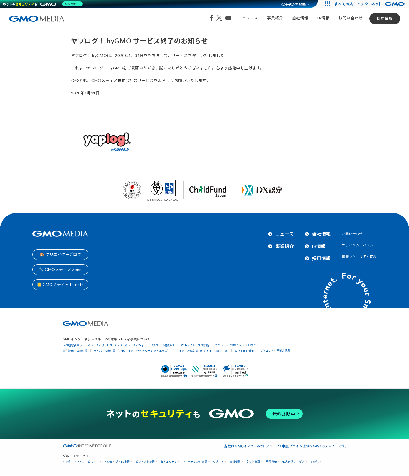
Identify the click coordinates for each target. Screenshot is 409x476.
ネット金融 (253, 461)
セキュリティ (169, 461)
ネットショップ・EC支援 (114, 461)
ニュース (250, 18)
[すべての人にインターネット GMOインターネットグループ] (370, 4)
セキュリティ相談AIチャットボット (237, 345)
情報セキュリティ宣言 (359, 257)
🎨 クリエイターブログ (60, 254)
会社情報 (300, 18)
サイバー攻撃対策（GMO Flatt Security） (202, 350)
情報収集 (235, 461)
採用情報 (385, 18)
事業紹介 (275, 18)
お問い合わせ (350, 18)
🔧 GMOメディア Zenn (60, 269)
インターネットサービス (78, 461)
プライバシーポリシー (359, 245)
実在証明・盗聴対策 (75, 350)
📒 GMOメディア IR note (60, 284)
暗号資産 (271, 461)
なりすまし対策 (244, 350)
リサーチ (218, 461)
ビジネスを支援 (145, 461)
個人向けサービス (293, 461)
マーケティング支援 (195, 461)
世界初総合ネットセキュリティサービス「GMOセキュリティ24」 (103, 345)
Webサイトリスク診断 (195, 345)
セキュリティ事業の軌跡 (275, 350)
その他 (314, 461)
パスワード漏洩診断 (162, 345)
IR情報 (323, 18)
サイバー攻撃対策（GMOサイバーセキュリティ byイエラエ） (131, 350)
